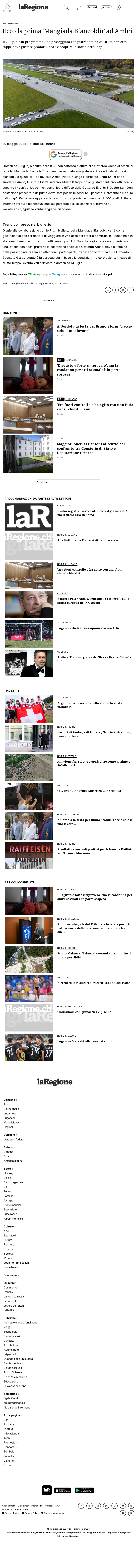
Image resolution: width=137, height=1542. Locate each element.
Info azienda (11, 1433)
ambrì (6, 283)
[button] (81, 1506)
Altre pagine (12, 1415)
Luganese (10, 1118)
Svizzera (10, 1134)
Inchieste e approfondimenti (20, 1322)
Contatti (49, 1505)
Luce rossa (10, 1214)
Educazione (11, 1381)
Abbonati (92, 7)
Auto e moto (11, 1349)
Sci (6, 1186)
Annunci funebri (22, 1509)
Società (8, 1253)
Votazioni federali (14, 1139)
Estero (8, 1147)
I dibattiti (9, 1310)
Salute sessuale (13, 1367)
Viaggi (7, 1327)
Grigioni (8, 1127)
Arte (6, 1231)
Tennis (8, 1191)
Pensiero (9, 1244)
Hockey (8, 1173)
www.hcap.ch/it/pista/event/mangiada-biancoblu (37, 209)
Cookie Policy (31, 1513)
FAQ (57, 1505)
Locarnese (10, 1113)
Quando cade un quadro (18, 1358)
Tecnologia (10, 1331)
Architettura (11, 1345)
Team (7, 1438)
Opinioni (9, 1283)
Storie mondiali (12, 1205)
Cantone (10, 1099)
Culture (9, 1226)
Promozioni (11, 1442)
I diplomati (10, 1354)
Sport (8, 1168)
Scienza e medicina (15, 1377)
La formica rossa (14, 1296)
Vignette (9, 1460)
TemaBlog (11, 1393)
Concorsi (9, 1447)
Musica (8, 1258)
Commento (10, 1287)
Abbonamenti (9, 1505)
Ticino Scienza (13, 1372)
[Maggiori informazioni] (86, 154)
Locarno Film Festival (16, 1262)
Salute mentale (13, 1363)
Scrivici (8, 1465)
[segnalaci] (79, 7)
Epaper (106, 7)
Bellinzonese (11, 1108)
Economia (10, 1275)
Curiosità (9, 1340)
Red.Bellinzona (44, 144)
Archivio (9, 1424)
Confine (8, 1151)
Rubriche (10, 1318)
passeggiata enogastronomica (51, 283)
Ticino (7, 1104)
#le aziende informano (17, 1407)
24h (6, 1419)
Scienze (9, 1249)
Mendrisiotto (11, 1122)
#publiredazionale (14, 1402)
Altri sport (9, 1200)
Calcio (7, 1177)
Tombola (9, 1451)
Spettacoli (10, 1235)
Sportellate (10, 1209)
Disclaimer (23, 1505)
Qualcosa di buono (15, 1386)
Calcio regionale (13, 1182)
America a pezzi (13, 1160)
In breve (9, 1428)
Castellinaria (11, 1267)
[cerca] (66, 7)
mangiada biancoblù (22, 283)
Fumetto (9, 1456)
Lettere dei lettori (14, 1305)
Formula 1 (9, 1196)
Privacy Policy (11, 1513)
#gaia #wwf (11, 1398)
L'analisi (8, 1292)
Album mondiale (13, 1218)
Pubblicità (7, 1509)
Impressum (37, 1505)
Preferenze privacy (53, 1513)
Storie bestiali (12, 1336)
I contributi (10, 1301)
